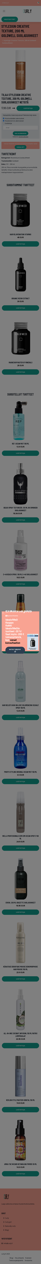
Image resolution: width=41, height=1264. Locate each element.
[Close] (3, 612)
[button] (15, 650)
